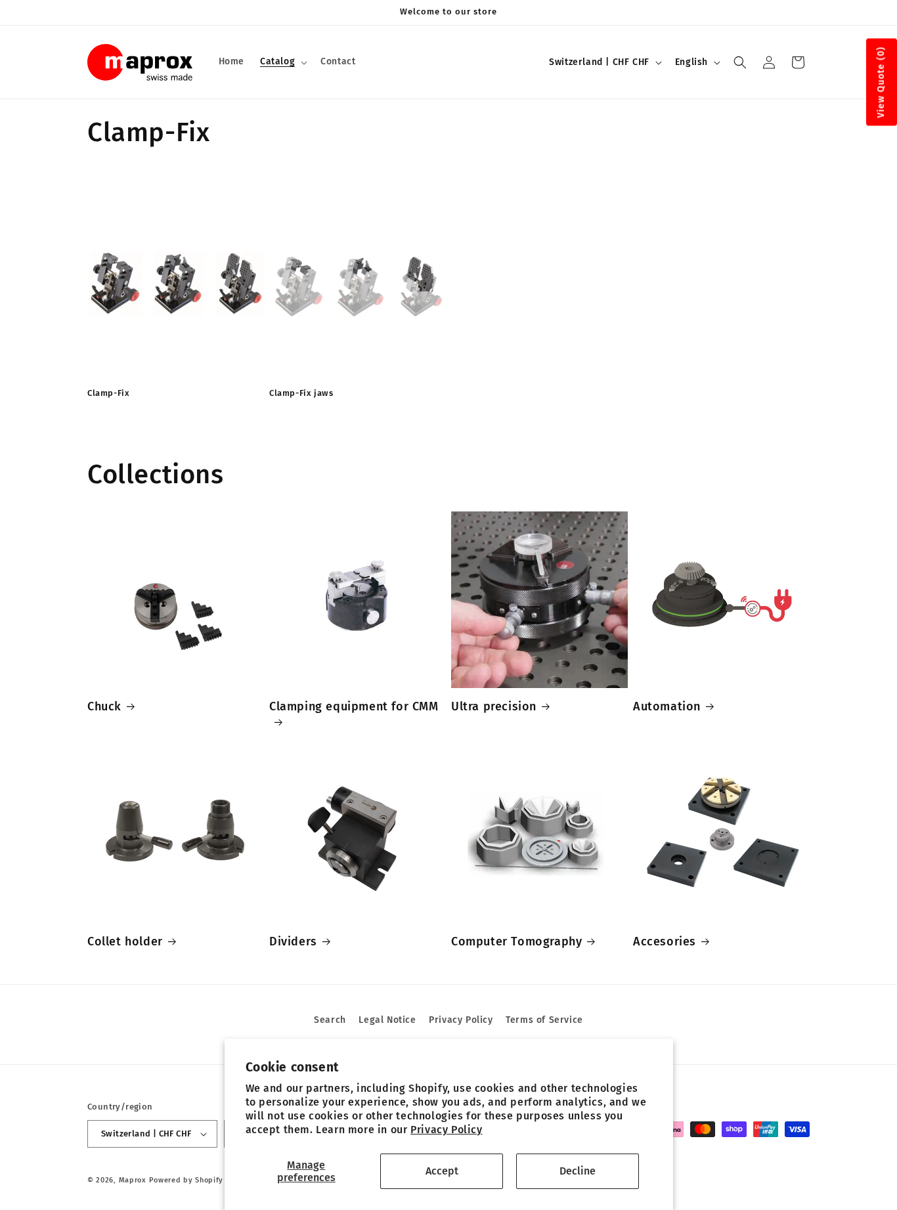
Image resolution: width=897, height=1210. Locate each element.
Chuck (104, 706)
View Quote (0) (880, 82)
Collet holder (125, 941)
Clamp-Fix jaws (301, 393)
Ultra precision (493, 706)
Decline (577, 1171)
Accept (442, 1171)
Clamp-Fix (108, 393)
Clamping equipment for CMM (354, 706)
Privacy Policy (446, 1129)
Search (330, 1020)
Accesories (664, 941)
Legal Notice (387, 1020)
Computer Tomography (516, 941)
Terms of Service (544, 1020)
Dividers (293, 941)
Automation (667, 706)
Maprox (132, 1180)
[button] (282, 62)
